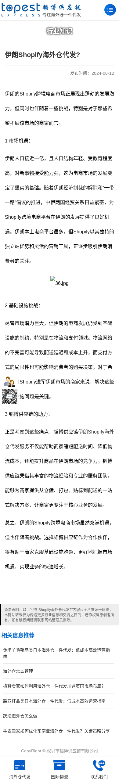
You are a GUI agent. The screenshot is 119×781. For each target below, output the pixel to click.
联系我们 (99, 776)
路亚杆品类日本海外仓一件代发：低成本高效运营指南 (54, 701)
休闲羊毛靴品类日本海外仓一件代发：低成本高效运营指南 (56, 653)
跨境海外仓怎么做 (20, 716)
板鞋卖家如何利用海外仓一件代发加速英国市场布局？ (54, 686)
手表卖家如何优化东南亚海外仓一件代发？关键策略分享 (56, 731)
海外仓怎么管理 (18, 671)
